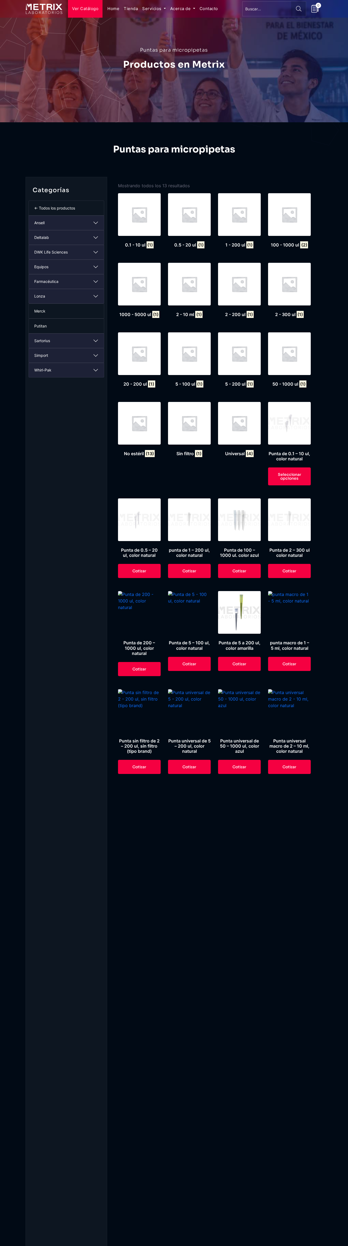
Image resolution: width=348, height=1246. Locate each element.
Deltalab (41, 237)
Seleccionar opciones (289, 476)
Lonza (39, 296)
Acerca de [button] (181, 8)
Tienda (131, 8)
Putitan (40, 326)
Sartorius (42, 340)
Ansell (39, 222)
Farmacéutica (46, 281)
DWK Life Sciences (51, 252)
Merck (39, 311)
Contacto (209, 8)
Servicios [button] (152, 8)
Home (113, 8)
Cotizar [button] (139, 571)
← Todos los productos (54, 208)
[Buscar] (298, 8)
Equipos (41, 266)
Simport (41, 355)
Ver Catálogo (85, 8)
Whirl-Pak (42, 370)
